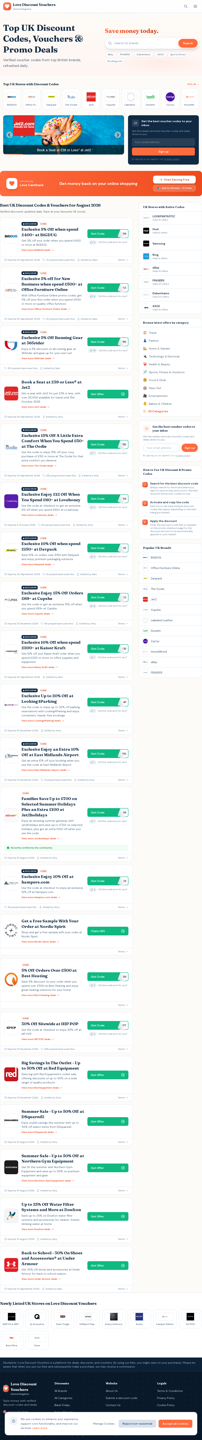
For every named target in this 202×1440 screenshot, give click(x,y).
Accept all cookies (175, 1423)
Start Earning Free (176, 179)
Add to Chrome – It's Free (177, 188)
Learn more (40, 1428)
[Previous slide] (9, 135)
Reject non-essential (137, 1423)
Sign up (163, 151)
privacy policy (171, 159)
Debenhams (144, 54)
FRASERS (125, 54)
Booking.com (115, 61)
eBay (110, 54)
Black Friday (62, 1405)
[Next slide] (118, 135)
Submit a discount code (121, 1398)
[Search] (185, 6)
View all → (193, 84)
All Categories (63, 1398)
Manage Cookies (104, 1423)
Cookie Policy (166, 1405)
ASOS (160, 54)
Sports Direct (178, 54)
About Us (112, 1391)
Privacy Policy (166, 1398)
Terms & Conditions (170, 1391)
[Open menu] (195, 6)
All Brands (60, 1391)
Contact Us (113, 1405)
